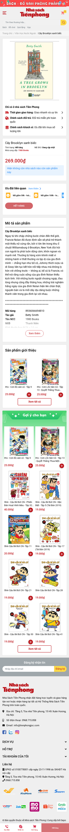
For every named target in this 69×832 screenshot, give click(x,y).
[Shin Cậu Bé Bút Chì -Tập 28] (50, 573)
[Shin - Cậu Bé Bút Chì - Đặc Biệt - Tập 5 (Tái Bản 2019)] (50, 485)
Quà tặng (21, 27)
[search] (64, 22)
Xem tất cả (34, 401)
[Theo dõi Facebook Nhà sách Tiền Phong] (4, 732)
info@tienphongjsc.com (26, 725)
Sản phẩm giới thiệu (20, 350)
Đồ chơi (12, 27)
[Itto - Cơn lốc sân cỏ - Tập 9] (18, 371)
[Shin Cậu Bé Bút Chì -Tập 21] (19, 573)
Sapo (63, 820)
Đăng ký (60, 668)
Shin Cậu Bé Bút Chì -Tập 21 (18, 590)
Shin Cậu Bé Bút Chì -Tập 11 (18, 546)
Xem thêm (34, 333)
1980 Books (23, 150)
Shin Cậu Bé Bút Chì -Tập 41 (49, 634)
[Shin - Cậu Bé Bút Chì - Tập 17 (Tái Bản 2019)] (50, 529)
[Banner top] (34, 3)
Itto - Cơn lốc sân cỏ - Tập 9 (18, 387)
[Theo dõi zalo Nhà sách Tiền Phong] (11, 732)
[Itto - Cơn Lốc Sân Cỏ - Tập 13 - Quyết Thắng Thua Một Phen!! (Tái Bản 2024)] (50, 371)
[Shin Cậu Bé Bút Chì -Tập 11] (19, 529)
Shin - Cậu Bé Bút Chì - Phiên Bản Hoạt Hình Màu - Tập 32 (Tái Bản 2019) (18, 505)
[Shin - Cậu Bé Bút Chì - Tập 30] (19, 617)
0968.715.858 (29, 720)
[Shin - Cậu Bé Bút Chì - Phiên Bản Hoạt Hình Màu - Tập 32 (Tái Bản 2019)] (19, 485)
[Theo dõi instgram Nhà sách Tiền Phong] (17, 732)
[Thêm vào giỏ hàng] (29, 394)
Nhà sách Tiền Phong (35, 820)
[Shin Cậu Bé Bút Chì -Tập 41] (50, 617)
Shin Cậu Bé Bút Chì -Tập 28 (49, 590)
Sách (4, 27)
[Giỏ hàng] (63, 13)
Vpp (29, 27)
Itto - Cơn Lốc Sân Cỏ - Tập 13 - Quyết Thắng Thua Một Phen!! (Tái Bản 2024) (50, 390)
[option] (34, 70)
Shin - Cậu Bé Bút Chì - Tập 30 (18, 634)
